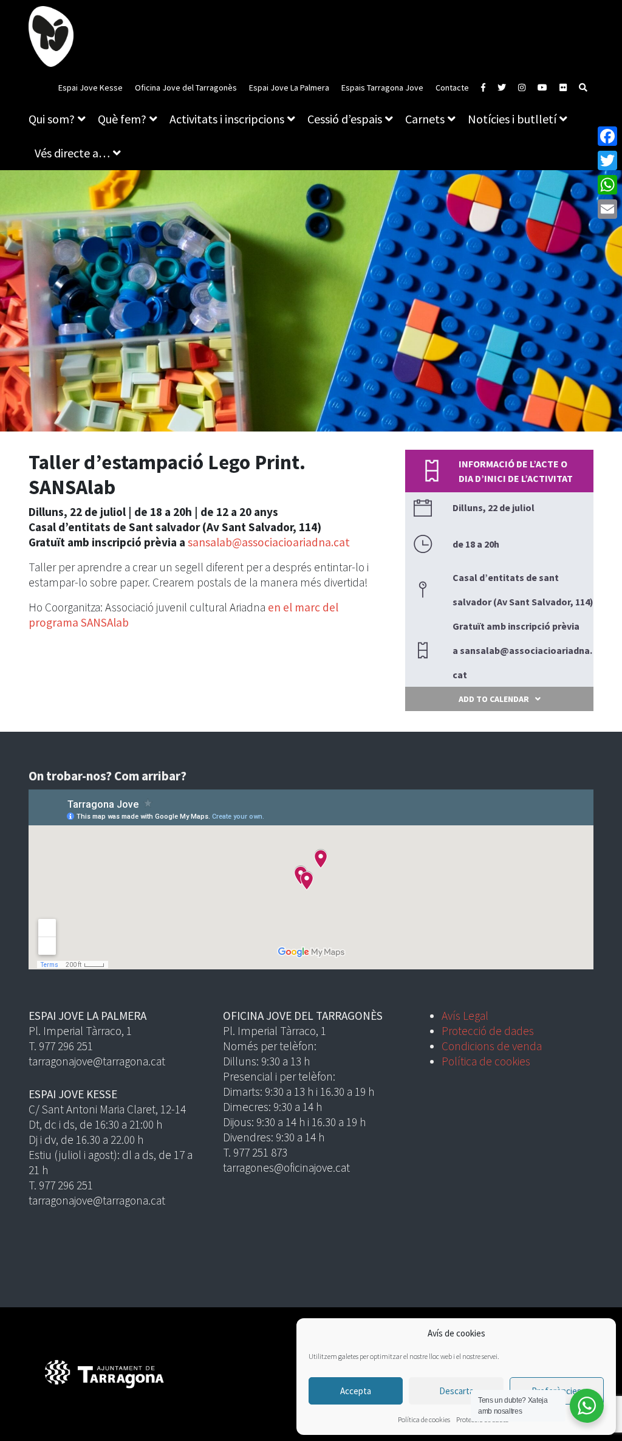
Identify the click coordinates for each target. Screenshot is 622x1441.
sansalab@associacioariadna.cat (269, 542)
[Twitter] (607, 160)
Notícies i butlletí (512, 118)
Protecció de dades (488, 1030)
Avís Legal (465, 1015)
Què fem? (122, 118)
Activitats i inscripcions (226, 118)
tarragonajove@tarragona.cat (97, 1061)
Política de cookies (424, 1419)
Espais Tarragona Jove (382, 87)
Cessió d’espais (344, 118)
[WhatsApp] (607, 185)
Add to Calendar (494, 698)
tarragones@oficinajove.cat (286, 1167)
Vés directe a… (72, 152)
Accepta (355, 1391)
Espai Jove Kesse (90, 87)
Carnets (425, 118)
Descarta (456, 1391)
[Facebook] (607, 136)
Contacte (452, 87)
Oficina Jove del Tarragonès (186, 87)
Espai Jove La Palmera (289, 87)
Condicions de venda (492, 1046)
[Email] (607, 209)
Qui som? (52, 118)
